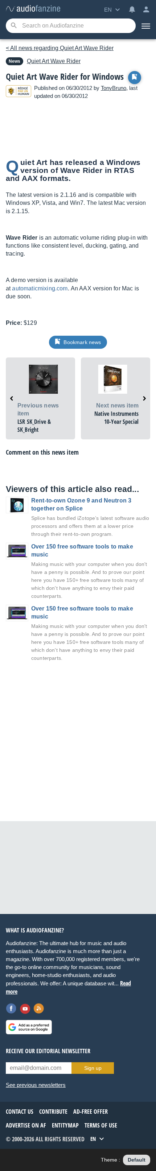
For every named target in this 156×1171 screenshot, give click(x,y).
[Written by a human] (18, 92)
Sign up (93, 1068)
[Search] (14, 26)
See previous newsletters (36, 1085)
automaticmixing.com (39, 288)
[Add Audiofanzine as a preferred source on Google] (29, 1027)
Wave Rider (54, 61)
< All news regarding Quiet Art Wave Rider (60, 48)
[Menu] (145, 26)
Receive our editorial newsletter (48, 1051)
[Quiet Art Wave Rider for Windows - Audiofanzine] (33, 9)
